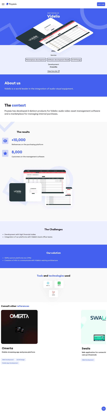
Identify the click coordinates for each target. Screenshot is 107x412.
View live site (52, 71)
